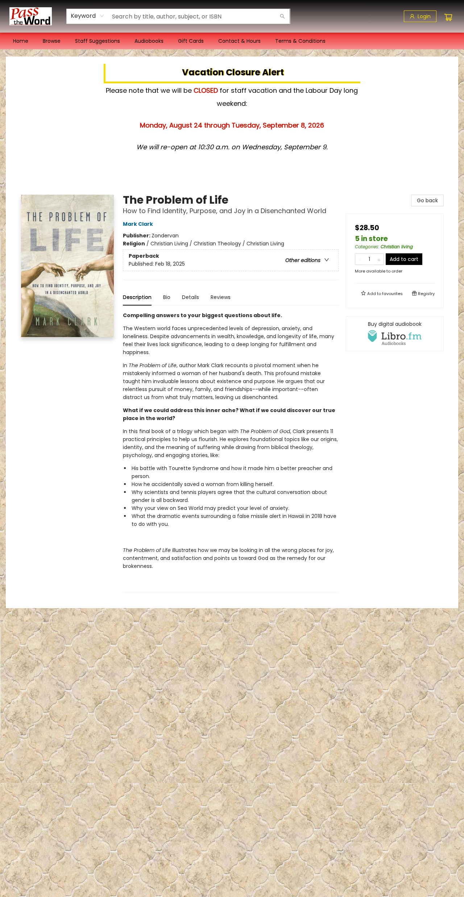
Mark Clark (138, 224)
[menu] (232, 41)
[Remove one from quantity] (359, 259)
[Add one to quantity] (379, 259)
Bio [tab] (166, 297)
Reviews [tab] (221, 297)
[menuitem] (21, 41)
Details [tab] (190, 297)
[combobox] (87, 16)
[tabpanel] (231, 451)
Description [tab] (137, 297)
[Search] (282, 16)
